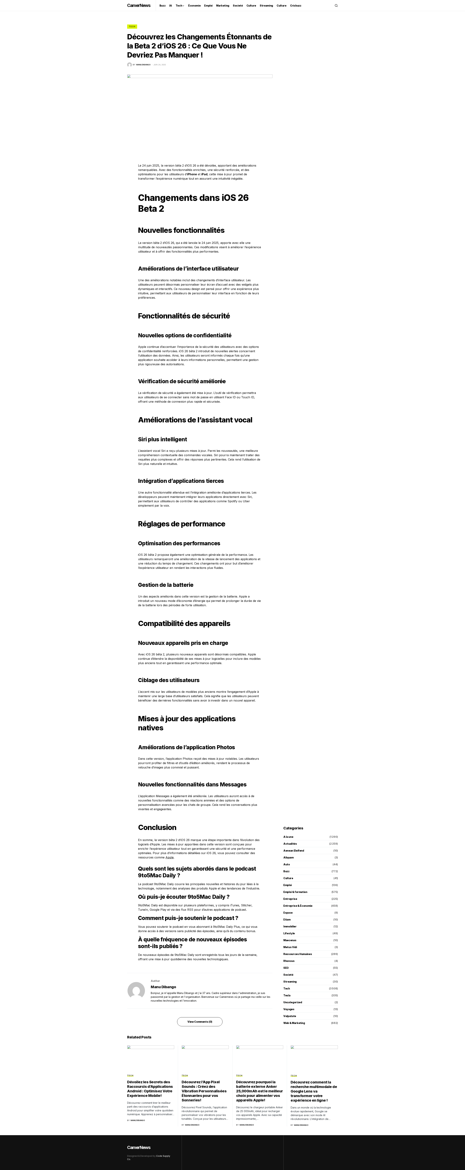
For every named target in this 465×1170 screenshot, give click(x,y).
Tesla (286, 995)
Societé (288, 974)
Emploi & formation (295, 891)
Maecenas (289, 940)
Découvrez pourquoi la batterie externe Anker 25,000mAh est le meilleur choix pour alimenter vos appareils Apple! (259, 1091)
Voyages (288, 1009)
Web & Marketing (294, 1022)
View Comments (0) (199, 1021)
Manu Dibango (163, 987)
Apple (169, 857)
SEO (286, 967)
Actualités (290, 843)
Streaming (290, 981)
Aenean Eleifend (293, 850)
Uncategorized (292, 1002)
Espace (288, 912)
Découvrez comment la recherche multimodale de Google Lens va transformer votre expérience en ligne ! (314, 1091)
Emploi (287, 885)
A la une (288, 836)
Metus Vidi (290, 947)
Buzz (286, 871)
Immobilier (290, 926)
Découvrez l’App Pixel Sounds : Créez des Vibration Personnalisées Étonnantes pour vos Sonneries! (204, 1091)
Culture (288, 878)
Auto (286, 864)
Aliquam (288, 857)
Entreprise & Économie (297, 905)
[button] (336, 5)
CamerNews (138, 5)
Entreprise (290, 898)
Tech (132, 26)
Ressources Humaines (297, 954)
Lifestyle (289, 933)
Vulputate (289, 1016)
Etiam (286, 919)
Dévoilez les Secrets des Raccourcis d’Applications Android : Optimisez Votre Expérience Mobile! (150, 1089)
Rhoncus (289, 960)
